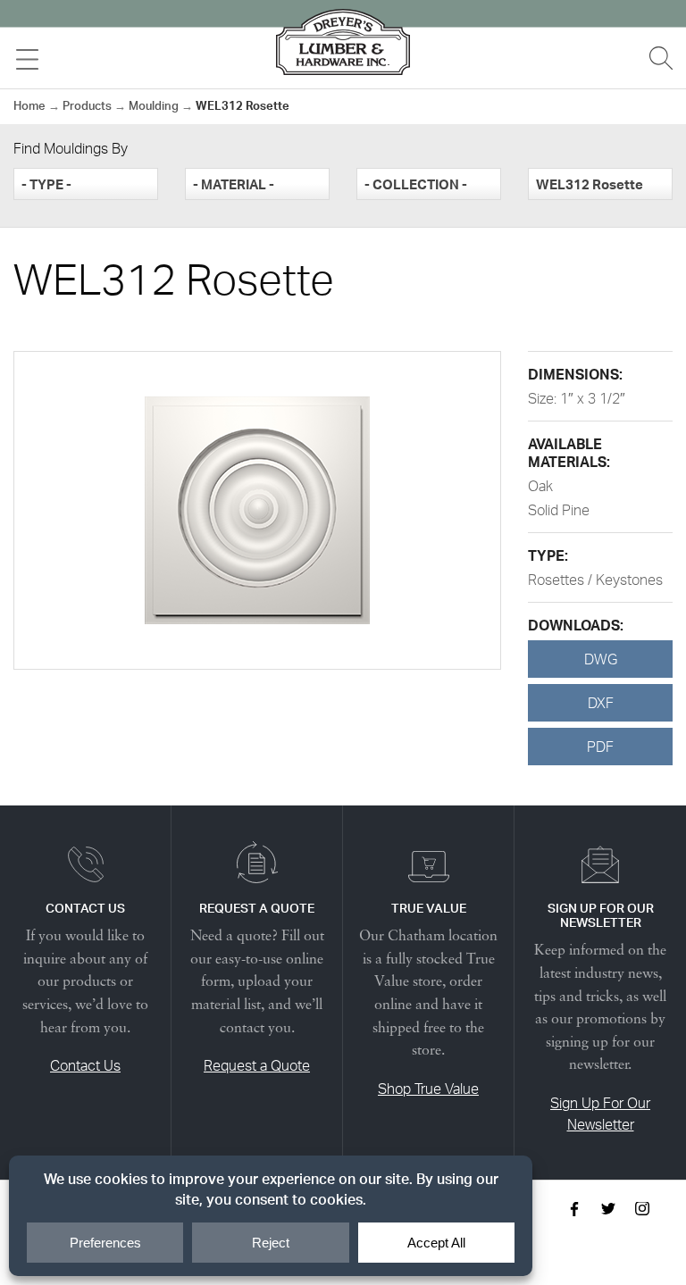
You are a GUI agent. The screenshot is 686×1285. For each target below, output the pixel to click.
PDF (600, 746)
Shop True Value (428, 1088)
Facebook (574, 1209)
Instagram (642, 1209)
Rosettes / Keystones (595, 579)
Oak (540, 486)
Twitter (608, 1209)
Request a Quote (257, 1065)
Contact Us (85, 1065)
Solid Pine (559, 510)
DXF (601, 703)
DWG (600, 659)
